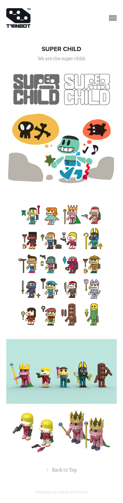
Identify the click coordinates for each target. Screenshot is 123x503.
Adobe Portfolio (73, 492)
